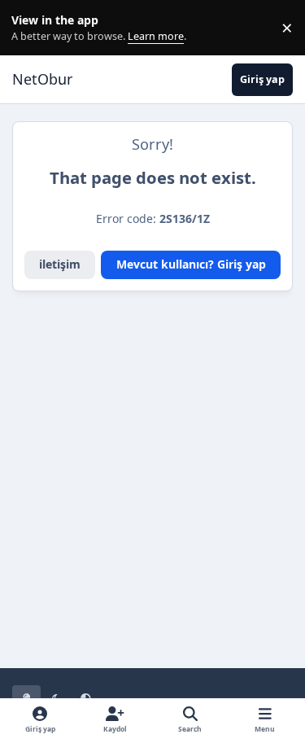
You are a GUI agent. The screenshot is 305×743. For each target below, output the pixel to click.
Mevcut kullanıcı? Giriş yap (191, 264)
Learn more (31, 28)
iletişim (60, 264)
